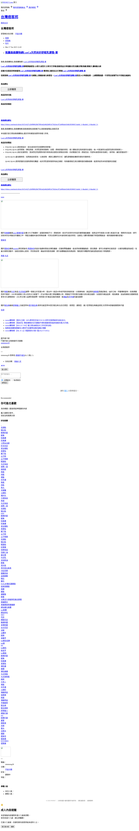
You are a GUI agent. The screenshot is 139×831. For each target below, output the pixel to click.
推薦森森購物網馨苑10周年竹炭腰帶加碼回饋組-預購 (25, 328)
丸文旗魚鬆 (5, 677)
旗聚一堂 (4, 467)
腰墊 (2, 592)
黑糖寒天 (4, 602)
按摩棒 (3, 695)
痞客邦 (18, 355)
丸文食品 (22, 292)
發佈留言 (4, 383)
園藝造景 (4, 573)
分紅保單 (4, 571)
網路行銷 (4, 713)
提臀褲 (3, 743)
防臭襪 (3, 440)
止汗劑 (3, 456)
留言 (23, 355)
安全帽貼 (4, 448)
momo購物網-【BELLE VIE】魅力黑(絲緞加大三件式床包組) (28, 325)
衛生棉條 (4, 708)
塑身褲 (3, 739)
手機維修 (4, 703)
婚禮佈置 (4, 622)
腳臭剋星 (20, 233)
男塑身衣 (31, 249)
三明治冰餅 (5, 443)
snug (2, 197)
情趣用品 (4, 692)
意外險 (3, 565)
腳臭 (2, 435)
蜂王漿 (3, 555)
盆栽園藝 (4, 576)
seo (2, 715)
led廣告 (3, 648)
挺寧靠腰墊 (5, 586)
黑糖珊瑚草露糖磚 (8, 605)
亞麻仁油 (4, 552)
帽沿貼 (3, 430)
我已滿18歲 (5, 827)
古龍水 (3, 731)
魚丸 (2, 488)
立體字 (3, 633)
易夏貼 (3, 451)
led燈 (3, 643)
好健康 (3, 547)
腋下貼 (3, 454)
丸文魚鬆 (4, 674)
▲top (3, 365)
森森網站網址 (6, 120)
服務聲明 (90, 800)
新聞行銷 (4, 718)
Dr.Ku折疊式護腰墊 (8, 584)
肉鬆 (2, 475)
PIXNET (53, 800)
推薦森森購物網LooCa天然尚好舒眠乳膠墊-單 (31, 52)
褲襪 (2, 669)
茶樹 (2, 726)
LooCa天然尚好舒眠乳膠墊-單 (35, 62)
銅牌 (2, 635)
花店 (2, 617)
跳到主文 (4, 23)
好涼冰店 (4, 446)
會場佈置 (4, 625)
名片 (7, 43)
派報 (2, 630)
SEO (2, 615)
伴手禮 (71, 297)
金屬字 (3, 638)
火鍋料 (3, 493)
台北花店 (4, 628)
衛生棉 (7, 305)
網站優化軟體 (6, 607)
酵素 (2, 563)
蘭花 (2, 581)
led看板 (3, 653)
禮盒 (65, 297)
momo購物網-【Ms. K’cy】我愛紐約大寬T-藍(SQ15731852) (27, 331)
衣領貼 (3, 427)
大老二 (3, 682)
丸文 (6, 256)
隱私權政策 (81, 800)
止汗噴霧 (4, 459)
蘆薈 (2, 720)
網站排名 (4, 613)
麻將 (2, 679)
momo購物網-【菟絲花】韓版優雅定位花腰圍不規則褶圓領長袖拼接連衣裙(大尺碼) (37, 323)
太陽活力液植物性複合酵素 (11, 599)
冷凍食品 (4, 498)
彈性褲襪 (4, 671)
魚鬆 (2, 256)
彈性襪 (3, 666)
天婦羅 (3, 490)
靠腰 (2, 589)
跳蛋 (2, 698)
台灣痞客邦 (9, 17)
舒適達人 (16, 305)
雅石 (2, 579)
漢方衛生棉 (33, 305)
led (2, 645)
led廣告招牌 (5, 641)
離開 (12, 827)
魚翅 (2, 501)
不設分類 (18, 34)
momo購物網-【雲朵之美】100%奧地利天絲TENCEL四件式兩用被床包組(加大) (35, 320)
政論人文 (17, 361)
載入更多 (4, 369)
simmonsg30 (5, 343)
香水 (2, 728)
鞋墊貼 (3, 461)
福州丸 (3, 495)
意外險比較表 (6, 568)
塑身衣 (3, 240)
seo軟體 (4, 610)
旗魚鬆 (96, 292)
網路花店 (4, 620)
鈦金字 (3, 650)
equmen (15, 249)
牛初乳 (3, 558)
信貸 (2, 310)
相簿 (7, 38)
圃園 (2, 734)
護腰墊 (3, 594)
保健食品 (4, 550)
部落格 (7, 41)
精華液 (3, 723)
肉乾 (2, 485)
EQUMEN (4, 741)
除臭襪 (7, 233)
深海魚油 (4, 560)
